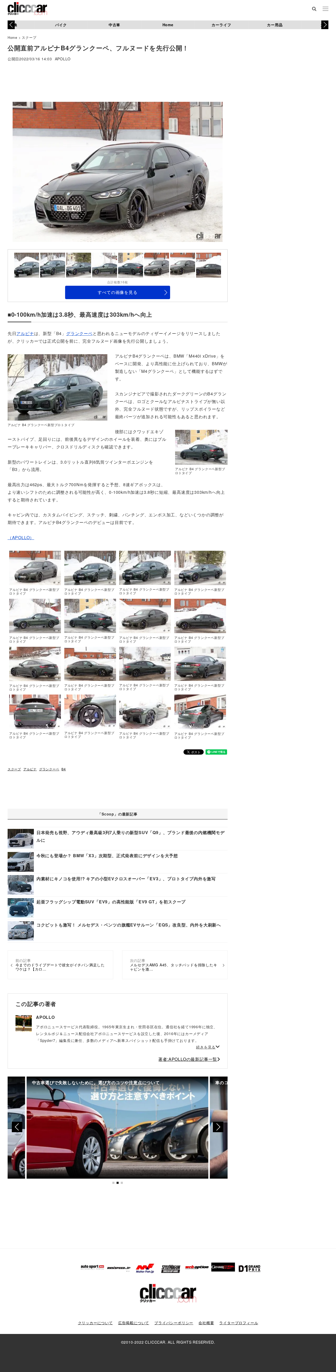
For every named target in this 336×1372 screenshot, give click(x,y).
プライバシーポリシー (173, 1322)
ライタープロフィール (238, 1322)
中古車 (114, 24)
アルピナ (25, 333)
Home (168, 24)
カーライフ (221, 24)
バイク (61, 24)
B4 (63, 769)
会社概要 (206, 1322)
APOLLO (63, 59)
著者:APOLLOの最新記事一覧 (187, 1059)
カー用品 (274, 24)
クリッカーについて (95, 1322)
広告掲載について (133, 1322)
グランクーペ (79, 333)
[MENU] (325, 9)
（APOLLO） (21, 537)
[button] (324, 24)
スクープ (29, 37)
